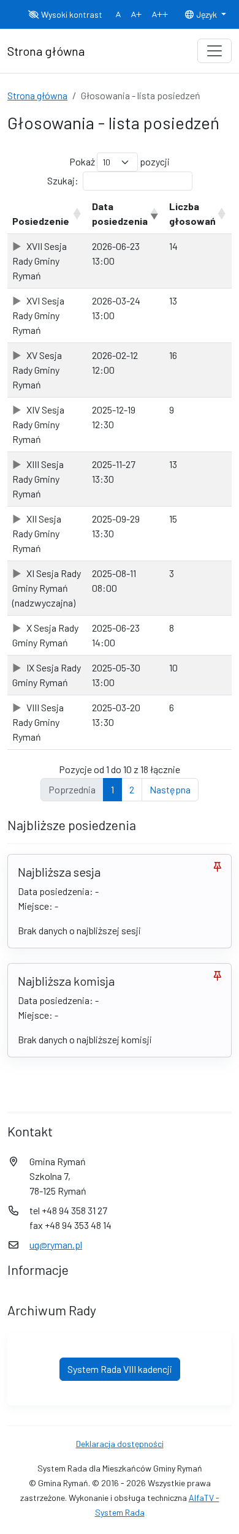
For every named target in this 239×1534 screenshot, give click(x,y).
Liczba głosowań (192, 213)
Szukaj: (62, 180)
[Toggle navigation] (214, 51)
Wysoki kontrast (70, 14)
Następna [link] (170, 789)
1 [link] (112, 789)
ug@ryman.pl (55, 1244)
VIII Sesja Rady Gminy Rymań (38, 721)
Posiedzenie (40, 221)
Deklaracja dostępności (120, 1443)
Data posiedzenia (120, 213)
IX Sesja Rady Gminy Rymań (46, 675)
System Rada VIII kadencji (119, 1369)
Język (206, 14)
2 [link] (131, 789)
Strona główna (37, 95)
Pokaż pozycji (119, 161)
